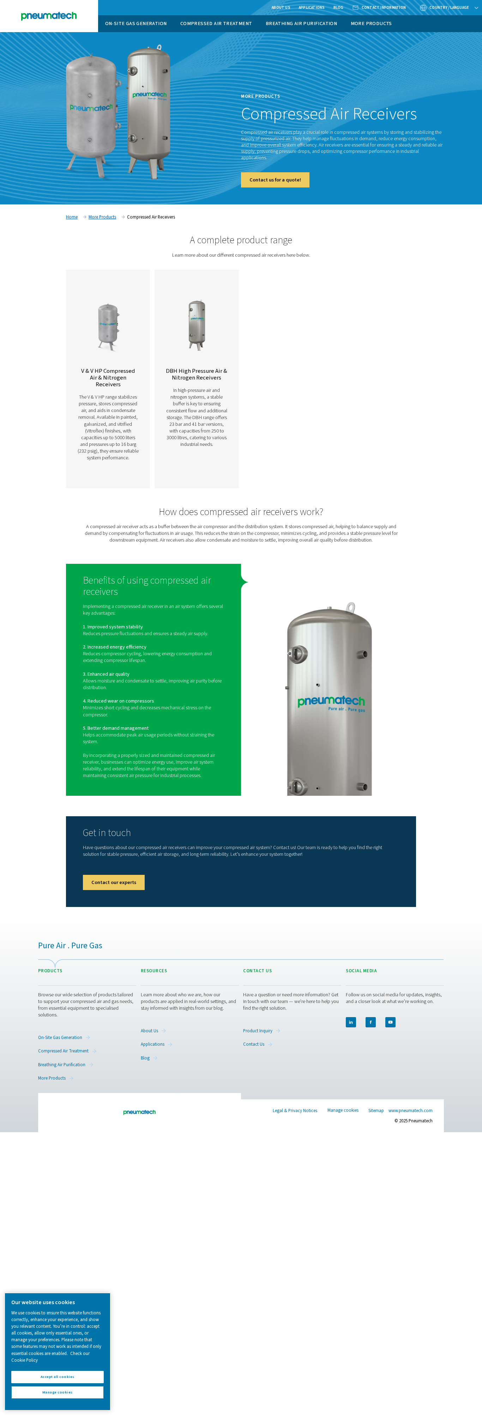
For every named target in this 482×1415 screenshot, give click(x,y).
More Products (371, 23)
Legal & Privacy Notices (295, 1111)
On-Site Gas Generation (136, 23)
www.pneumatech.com (410, 1111)
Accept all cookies (57, 1376)
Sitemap (376, 1111)
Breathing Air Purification (301, 23)
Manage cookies (343, 1110)
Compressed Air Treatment (216, 23)
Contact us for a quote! (275, 180)
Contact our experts (113, 882)
